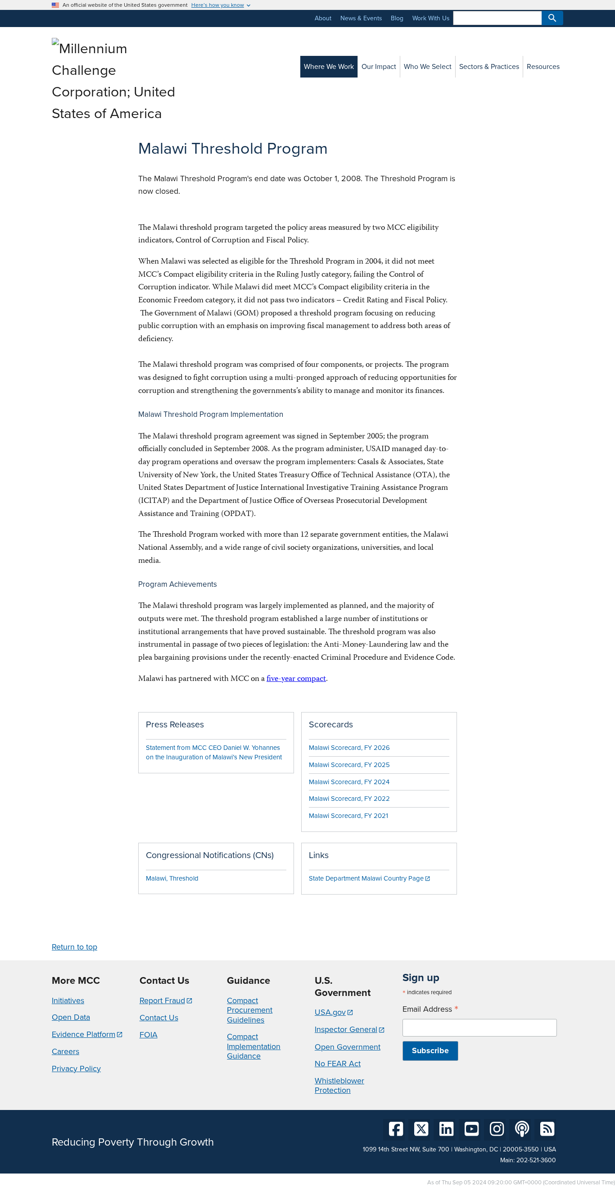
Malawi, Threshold (172, 878)
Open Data (71, 1017)
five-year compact (296, 679)
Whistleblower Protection (339, 1085)
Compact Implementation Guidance (253, 1046)
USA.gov (330, 1012)
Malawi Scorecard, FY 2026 (349, 748)
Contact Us (159, 1017)
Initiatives (68, 1000)
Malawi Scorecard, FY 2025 (349, 765)
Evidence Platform (83, 1034)
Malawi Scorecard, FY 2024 (349, 782)
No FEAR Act (338, 1063)
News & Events (361, 18)
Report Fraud (162, 1000)
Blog (397, 18)
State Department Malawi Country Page (366, 878)
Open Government (347, 1047)
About (323, 18)
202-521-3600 (536, 1160)
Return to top (74, 947)
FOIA (149, 1035)
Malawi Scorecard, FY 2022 (349, 799)
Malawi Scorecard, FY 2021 (348, 816)
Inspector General (346, 1029)
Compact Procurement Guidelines (249, 1010)
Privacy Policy (76, 1068)
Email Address (430, 1009)
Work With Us (430, 18)
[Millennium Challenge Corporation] (116, 113)
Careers (65, 1051)
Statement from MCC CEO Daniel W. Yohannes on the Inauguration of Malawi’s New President (214, 752)
